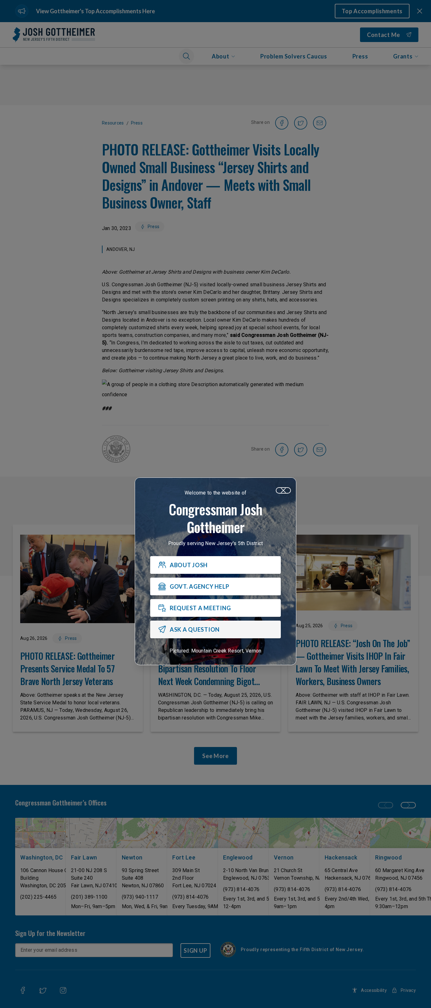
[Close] (283, 490)
